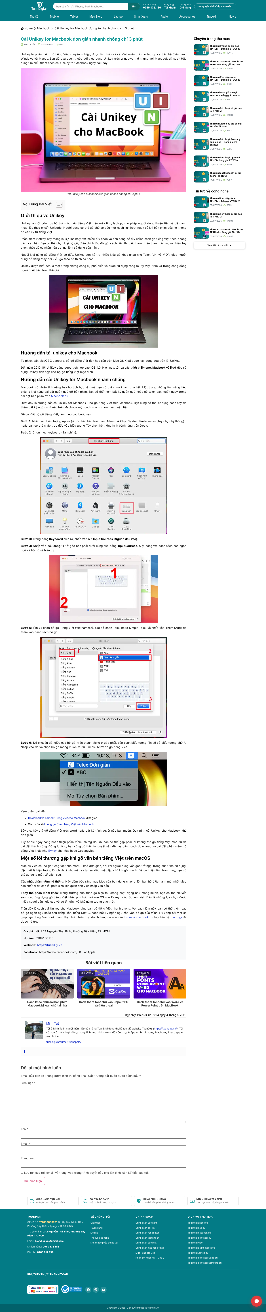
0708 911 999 (45, 1252)
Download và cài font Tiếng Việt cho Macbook (56, 818)
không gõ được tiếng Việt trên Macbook (69, 824)
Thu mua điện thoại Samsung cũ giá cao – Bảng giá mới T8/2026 (225, 142)
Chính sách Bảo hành (146, 1222)
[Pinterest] (96, 1290)
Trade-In (212, 16)
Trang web (28, 1158)
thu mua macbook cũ (138, 917)
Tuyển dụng (96, 1227)
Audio (164, 16)
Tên (24, 1129)
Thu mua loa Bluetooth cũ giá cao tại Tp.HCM (225, 174)
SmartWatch (141, 16)
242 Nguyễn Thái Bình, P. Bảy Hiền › (215, 6)
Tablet (74, 16)
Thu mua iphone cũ (198, 1222)
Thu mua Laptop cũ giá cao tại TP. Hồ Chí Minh (226, 125)
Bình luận (28, 1082)
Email (26, 1143)
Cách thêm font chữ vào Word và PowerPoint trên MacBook (160, 1003)
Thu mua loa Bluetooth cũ (201, 1247)
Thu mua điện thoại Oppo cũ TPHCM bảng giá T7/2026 (225, 159)
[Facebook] (24, 1051)
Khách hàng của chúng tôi (104, 1242)
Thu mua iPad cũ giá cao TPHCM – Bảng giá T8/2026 (225, 78)
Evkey (52, 850)
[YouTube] (103, 1290)
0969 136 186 (51, 1246)
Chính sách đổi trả (145, 1227)
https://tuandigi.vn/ (165, 1028)
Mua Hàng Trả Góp (145, 1252)
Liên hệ (94, 1232)
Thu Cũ (34, 16)
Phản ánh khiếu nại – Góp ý (150, 1257)
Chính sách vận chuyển (147, 1232)
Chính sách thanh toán (147, 1237)
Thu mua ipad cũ (196, 1227)
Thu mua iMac (195, 1242)
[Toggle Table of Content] (57, 205)
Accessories (187, 16)
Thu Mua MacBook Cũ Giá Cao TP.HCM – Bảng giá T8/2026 (226, 63)
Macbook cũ (59, 396)
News (232, 16)
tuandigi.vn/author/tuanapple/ (63, 1042)
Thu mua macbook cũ (199, 1232)
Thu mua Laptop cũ (198, 1252)
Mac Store (95, 16)
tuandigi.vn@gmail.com (49, 1241)
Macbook (43, 28)
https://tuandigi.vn (49, 945)
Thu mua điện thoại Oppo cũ (203, 1257)
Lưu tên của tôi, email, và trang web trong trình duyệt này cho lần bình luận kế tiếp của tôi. (86, 1172)
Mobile (54, 16)
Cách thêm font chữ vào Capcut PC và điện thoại (103, 1003)
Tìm (134, 6)
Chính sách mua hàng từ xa (150, 1247)
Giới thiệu (95, 1222)
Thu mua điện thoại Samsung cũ (204, 1262)
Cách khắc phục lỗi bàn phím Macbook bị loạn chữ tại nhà (47, 1003)
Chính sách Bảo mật (146, 1242)
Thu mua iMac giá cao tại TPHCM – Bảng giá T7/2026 (225, 94)
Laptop (118, 16)
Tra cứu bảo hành (99, 1237)
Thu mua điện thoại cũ (199, 1237)
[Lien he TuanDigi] (256, 1301)
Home (28, 28)
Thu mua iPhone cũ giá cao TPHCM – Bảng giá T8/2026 (225, 47)
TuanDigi (176, 917)
